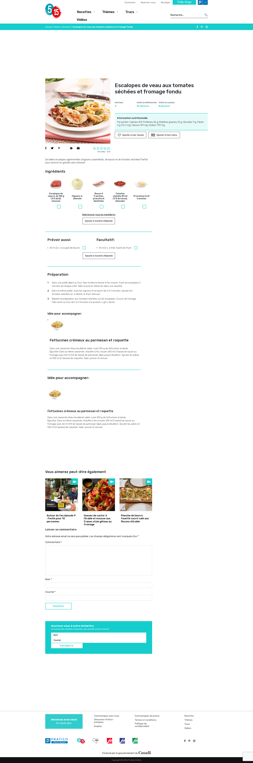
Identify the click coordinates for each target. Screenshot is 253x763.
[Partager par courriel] (78, 148)
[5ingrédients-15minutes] (81, 741)
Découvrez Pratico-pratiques (104, 720)
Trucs (129, 12)
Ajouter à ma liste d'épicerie (99, 221)
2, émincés (77, 197)
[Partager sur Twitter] (52, 148)
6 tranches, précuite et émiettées (98, 197)
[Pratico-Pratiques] (57, 741)
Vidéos (82, 20)
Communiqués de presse (147, 716)
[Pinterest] (202, 27)
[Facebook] (197, 27)
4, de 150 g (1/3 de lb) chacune (56, 197)
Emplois (98, 726)
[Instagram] (207, 27)
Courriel (50, 592)
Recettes (84, 12)
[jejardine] (135, 741)
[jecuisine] (110, 741)
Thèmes (108, 12)
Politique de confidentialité (142, 725)
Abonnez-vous (148, 2)
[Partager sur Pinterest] (59, 148)
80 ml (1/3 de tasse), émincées (120, 197)
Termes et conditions (145, 720)
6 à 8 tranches (141, 197)
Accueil (48, 27)
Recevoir (66, 27)
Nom (48, 579)
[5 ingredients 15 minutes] (58, 12)
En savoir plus (64, 721)
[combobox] (186, 15)
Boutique (165, 2)
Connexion (130, 2)
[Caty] (96, 741)
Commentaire (53, 542)
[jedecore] (122, 741)
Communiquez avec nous (106, 716)
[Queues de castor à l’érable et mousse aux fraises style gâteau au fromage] (98, 494)
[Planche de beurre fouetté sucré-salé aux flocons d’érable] (135, 494)
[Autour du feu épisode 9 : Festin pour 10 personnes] (61, 494)
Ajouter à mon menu (167, 135)
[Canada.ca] (145, 752)
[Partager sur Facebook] (45, 148)
